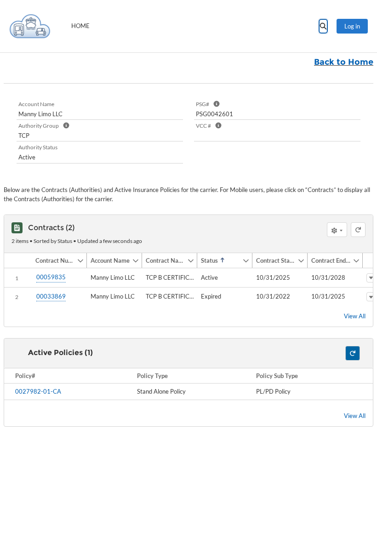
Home (80, 25)
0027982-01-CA (38, 391)
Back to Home (343, 62)
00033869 (51, 296)
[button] (54, 260)
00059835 (51, 277)
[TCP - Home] (30, 26)
